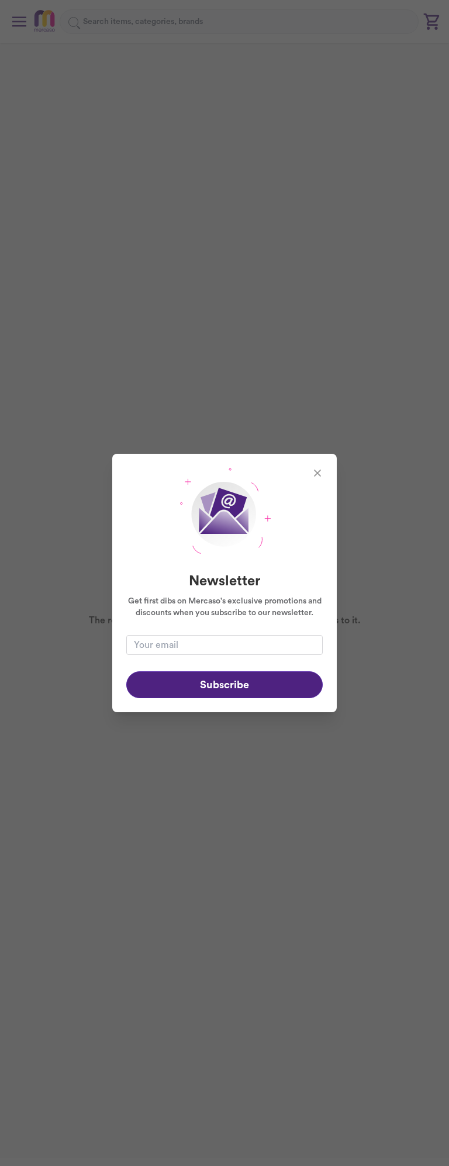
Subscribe (224, 684)
